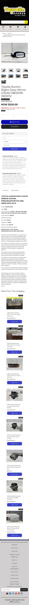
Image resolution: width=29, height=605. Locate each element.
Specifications (15, 190)
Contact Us (15, 566)
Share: (3, 99)
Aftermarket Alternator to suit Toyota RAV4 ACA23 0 (14, 497)
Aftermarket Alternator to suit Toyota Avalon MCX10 (14, 406)
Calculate (15, 149)
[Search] (26, 22)
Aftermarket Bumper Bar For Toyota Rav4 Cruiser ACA (13, 528)
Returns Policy (14, 578)
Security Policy (14, 582)
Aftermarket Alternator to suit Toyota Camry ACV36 (14, 436)
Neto (20, 602)
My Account (14, 548)
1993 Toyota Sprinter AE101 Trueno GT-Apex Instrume (13, 314)
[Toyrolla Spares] (14, 10)
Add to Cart (15, 122)
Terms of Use (14, 572)
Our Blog (14, 563)
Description (5, 190)
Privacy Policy (14, 575)
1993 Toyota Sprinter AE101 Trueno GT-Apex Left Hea (13, 345)
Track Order (14, 551)
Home (4, 33)
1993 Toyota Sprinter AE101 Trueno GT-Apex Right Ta (13, 375)
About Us (14, 560)
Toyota (9, 33)
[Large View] (3, 70)
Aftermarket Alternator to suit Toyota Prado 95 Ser (14, 467)
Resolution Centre (14, 554)
